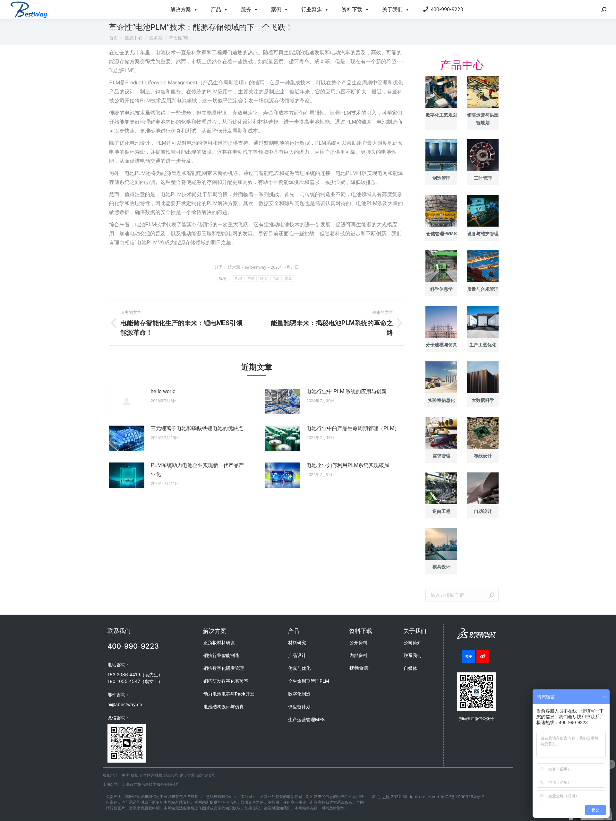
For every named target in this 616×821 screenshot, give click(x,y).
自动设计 (483, 511)
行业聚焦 (311, 9)
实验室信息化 (441, 400)
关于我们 (392, 9)
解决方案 (180, 9)
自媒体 (410, 668)
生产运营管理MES (306, 719)
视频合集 (359, 668)
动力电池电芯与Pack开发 (228, 693)
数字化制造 (299, 693)
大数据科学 (483, 400)
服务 (246, 9)
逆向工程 (441, 511)
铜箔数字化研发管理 (223, 668)
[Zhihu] (468, 656)
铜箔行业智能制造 (221, 655)
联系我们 (413, 655)
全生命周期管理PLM (308, 681)
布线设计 (483, 455)
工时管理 (483, 178)
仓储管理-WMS (441, 233)
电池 (276, 278)
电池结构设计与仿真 (223, 706)
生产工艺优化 (482, 344)
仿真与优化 (299, 668)
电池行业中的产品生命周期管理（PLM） (352, 428)
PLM (238, 278)
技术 (263, 278)
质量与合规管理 (483, 289)
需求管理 (441, 455)
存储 (251, 278)
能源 (288, 278)
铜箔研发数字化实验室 (225, 681)
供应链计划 (299, 706)
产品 (216, 9)
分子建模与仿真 (441, 344)
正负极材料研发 (219, 642)
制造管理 (441, 178)
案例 (276, 9)
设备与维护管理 (483, 233)
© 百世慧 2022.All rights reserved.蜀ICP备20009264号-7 (428, 796)
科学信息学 (441, 289)
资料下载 (352, 9)
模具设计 (441, 566)
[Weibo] (482, 656)
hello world (163, 391)
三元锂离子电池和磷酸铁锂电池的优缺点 (197, 428)
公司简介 (413, 642)
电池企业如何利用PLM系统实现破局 (347, 465)
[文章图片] (126, 401)
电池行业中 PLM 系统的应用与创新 (346, 391)
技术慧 (234, 267)
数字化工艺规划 (441, 114)
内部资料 (358, 655)
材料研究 (297, 642)
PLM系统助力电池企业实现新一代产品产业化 (197, 469)
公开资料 (358, 642)
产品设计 (297, 655)
